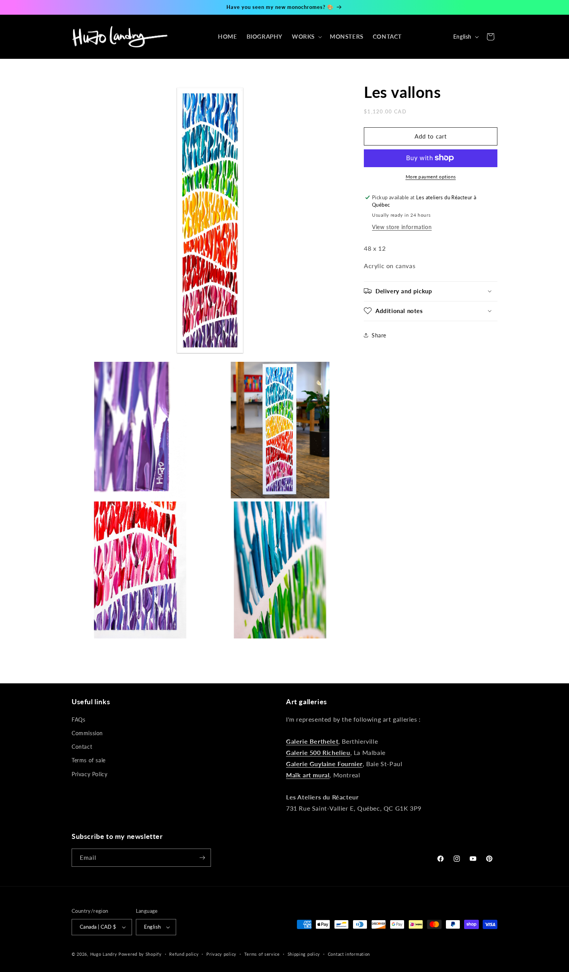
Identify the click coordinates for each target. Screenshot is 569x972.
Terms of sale (89, 760)
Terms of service (262, 954)
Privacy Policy (89, 774)
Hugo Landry (103, 954)
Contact (82, 746)
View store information (402, 226)
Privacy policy (221, 954)
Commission (87, 733)
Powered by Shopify (140, 954)
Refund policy (184, 954)
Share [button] (379, 335)
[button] (306, 36)
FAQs (78, 719)
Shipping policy (304, 954)
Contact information (349, 954)
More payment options (431, 176)
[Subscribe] (202, 858)
